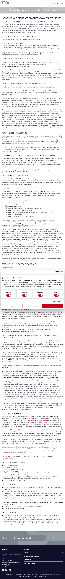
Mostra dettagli (56, 301)
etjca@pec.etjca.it (42, 420)
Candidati (26, 549)
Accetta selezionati (32, 306)
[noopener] (3, 570)
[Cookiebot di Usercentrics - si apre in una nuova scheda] (56, 272)
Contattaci (56, 538)
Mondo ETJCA (27, 560)
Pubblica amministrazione (32, 556)
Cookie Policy (35, 576)
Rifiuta (12, 306)
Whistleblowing (42, 576)
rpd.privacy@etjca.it (8, 458)
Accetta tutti (53, 306)
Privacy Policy (28, 576)
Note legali (21, 576)
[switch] (24, 295)
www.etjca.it (31, 420)
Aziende (26, 552)
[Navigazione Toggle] (62, 3)
